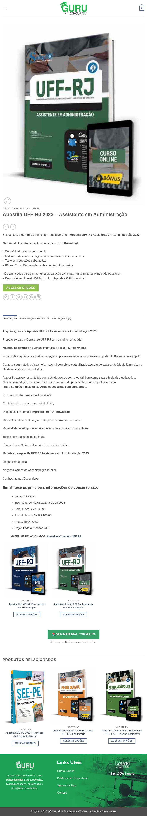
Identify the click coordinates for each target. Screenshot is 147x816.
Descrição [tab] (10, 318)
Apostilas (21, 208)
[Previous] (3, 710)
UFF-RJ (35, 208)
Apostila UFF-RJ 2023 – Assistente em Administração (73, 606)
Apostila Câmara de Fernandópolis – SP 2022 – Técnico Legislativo (122, 732)
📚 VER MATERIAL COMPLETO (73, 634)
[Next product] (6, 227)
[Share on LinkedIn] (38, 297)
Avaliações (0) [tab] (61, 318)
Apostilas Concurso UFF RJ (64, 536)
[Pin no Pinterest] (32, 297)
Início (6, 208)
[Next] (144, 710)
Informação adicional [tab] (34, 318)
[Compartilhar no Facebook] (12, 297)
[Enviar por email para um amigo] (25, 297)
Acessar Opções (20, 287)
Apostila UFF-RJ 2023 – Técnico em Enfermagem (26, 606)
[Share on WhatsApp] (6, 297)
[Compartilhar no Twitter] (19, 297)
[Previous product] (13, 227)
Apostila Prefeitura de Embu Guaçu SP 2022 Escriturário (73, 732)
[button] (5, 8)
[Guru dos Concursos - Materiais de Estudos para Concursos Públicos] (73, 8)
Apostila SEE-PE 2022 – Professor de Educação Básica (25, 734)
